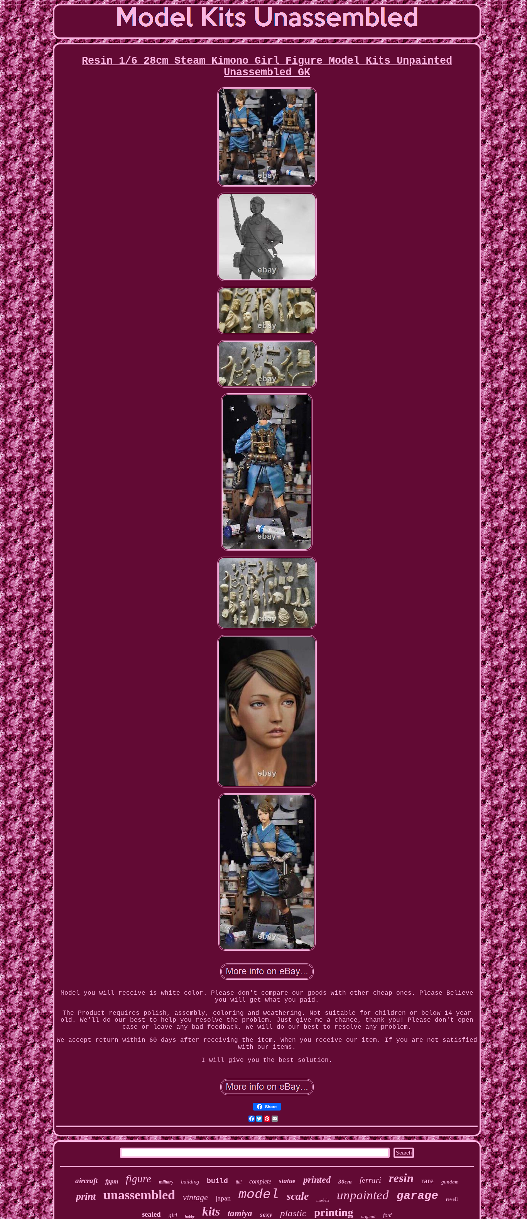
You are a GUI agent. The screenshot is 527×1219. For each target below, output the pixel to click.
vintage (195, 1197)
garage (417, 1195)
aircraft (86, 1181)
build (217, 1181)
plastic (293, 1213)
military (166, 1182)
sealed (151, 1214)
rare (427, 1180)
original (368, 1216)
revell (452, 1199)
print (86, 1196)
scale (298, 1196)
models (322, 1200)
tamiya (240, 1213)
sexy (266, 1214)
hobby (189, 1216)
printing (333, 1212)
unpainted (363, 1195)
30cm (345, 1181)
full (239, 1182)
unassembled (139, 1195)
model (258, 1194)
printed (317, 1180)
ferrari (370, 1180)
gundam (449, 1182)
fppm (111, 1181)
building (190, 1182)
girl (173, 1215)
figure (138, 1179)
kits (211, 1211)
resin (401, 1178)
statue (287, 1181)
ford (387, 1215)
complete (260, 1181)
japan (223, 1198)
